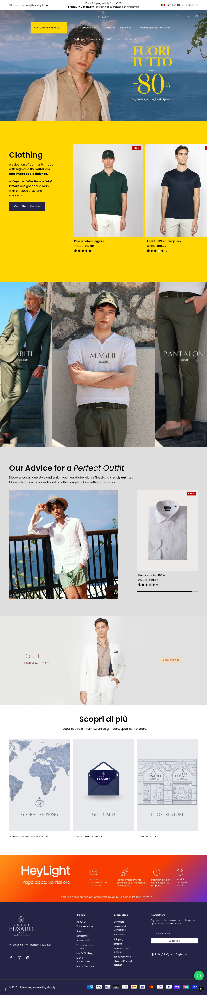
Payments (119, 934)
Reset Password (122, 956)
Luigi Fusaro (24, 987)
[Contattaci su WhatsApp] (199, 975)
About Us (81, 921)
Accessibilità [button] (83, 940)
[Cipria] (89, 250)
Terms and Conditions (120, 928)
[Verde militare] (82, 250)
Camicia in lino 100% (151, 575)
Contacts (119, 921)
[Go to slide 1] (59, 539)
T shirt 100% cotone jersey (164, 241)
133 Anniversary (84, 926)
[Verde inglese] (75, 250)
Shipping (118, 939)
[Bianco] (151, 250)
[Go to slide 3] (52, 498)
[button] (196, 16)
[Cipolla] (146, 584)
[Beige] (158, 250)
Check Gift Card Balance (123, 963)
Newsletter (82, 935)
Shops (79, 931)
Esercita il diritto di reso (122, 950)
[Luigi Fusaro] (103, 16)
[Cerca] (178, 16)
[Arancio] (153, 584)
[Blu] (79, 250)
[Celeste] (86, 250)
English (190, 5)
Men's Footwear (85, 966)
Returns (118, 944)
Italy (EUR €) (173, 5)
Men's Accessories (83, 959)
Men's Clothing (84, 953)
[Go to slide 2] (61, 576)
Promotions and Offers (85, 947)
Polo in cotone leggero (89, 241)
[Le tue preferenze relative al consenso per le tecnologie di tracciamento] (6, 989)
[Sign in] (187, 16)
